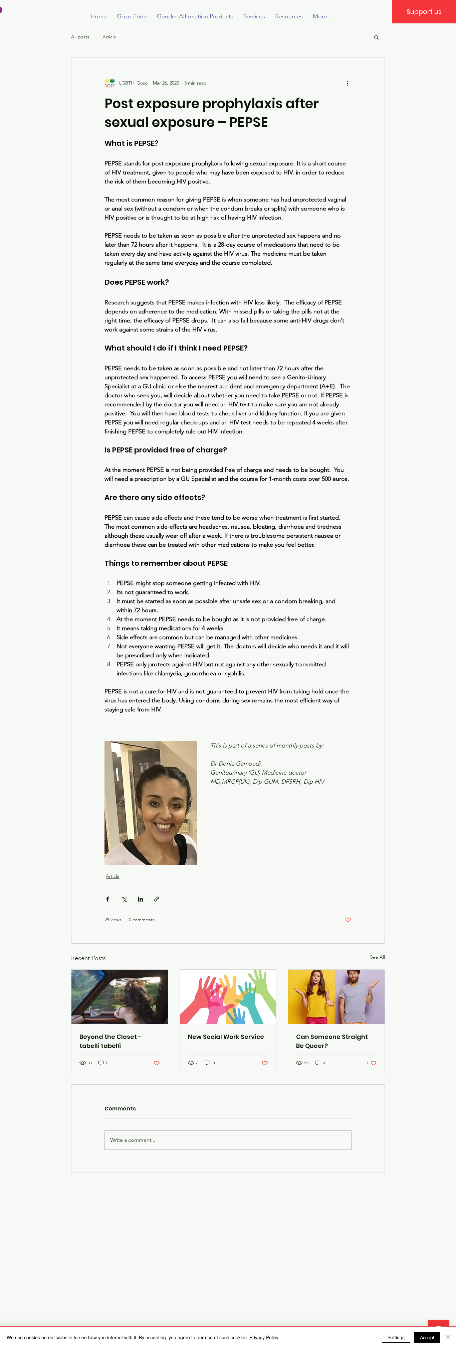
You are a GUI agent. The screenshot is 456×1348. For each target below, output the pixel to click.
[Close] (448, 1337)
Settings (396, 1337)
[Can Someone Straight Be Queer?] (336, 997)
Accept (427, 1337)
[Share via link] (157, 899)
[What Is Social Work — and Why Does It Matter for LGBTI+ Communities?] (228, 997)
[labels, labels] (119, 997)
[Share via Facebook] (107, 899)
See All (377, 957)
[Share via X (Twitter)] (124, 899)
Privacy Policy (263, 1337)
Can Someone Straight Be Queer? (332, 1041)
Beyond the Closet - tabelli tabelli (110, 1041)
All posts (80, 37)
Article (109, 37)
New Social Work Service (226, 1037)
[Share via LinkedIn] (140, 899)
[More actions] (348, 83)
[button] (376, 37)
